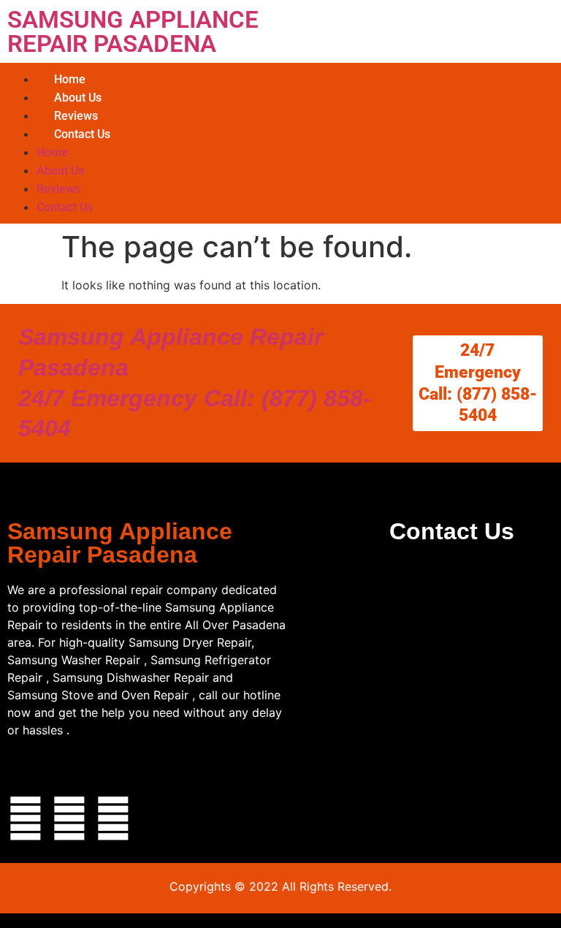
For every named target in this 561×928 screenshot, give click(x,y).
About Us (78, 97)
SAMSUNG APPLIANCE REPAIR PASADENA (133, 31)
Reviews (76, 116)
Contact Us (82, 134)
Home (69, 79)
